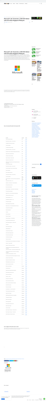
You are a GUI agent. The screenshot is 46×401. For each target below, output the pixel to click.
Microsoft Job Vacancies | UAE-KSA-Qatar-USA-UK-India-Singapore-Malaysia (8, 370)
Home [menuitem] (11, 3)
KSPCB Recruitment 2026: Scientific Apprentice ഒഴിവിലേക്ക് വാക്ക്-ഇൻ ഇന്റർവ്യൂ (34, 78)
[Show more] (18, 360)
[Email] (16, 360)
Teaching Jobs (33, 191)
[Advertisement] (23, 11)
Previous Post (6, 391)
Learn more (6, 397)
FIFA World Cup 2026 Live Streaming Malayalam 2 (38, 52)
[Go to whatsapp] (44, 399)
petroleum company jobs (35, 134)
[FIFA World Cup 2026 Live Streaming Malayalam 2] (33, 52)
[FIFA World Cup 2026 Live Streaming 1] (33, 49)
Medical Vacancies (34, 189)
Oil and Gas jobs (34, 124)
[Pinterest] (15, 360)
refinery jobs (37, 135)
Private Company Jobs (34, 125)
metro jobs (37, 130)
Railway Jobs (33, 192)
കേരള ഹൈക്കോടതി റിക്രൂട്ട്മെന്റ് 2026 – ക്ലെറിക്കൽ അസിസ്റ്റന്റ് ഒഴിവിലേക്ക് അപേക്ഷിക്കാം (39, 78)
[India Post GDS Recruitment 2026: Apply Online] (34, 62)
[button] (40, 3)
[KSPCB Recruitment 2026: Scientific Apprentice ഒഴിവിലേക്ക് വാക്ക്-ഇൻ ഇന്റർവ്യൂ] (34, 74)
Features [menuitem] (14, 3)
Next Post (28, 391)
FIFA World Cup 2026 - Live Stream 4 (38, 55)
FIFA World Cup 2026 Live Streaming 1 (38, 48)
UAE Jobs (36, 129)
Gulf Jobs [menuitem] (17, 3)
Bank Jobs (33, 190)
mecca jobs (33, 130)
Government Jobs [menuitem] (21, 3)
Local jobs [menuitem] (26, 3)
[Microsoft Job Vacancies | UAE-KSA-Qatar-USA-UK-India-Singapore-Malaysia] (8, 366)
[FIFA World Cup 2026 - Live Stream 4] (33, 56)
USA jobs (39, 129)
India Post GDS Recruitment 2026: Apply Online (34, 65)
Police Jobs (38, 124)
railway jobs (33, 135)
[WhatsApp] (13, 360)
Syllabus (33, 129)
